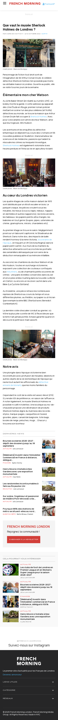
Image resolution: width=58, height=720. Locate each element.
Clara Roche (16, 477)
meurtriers (12, 271)
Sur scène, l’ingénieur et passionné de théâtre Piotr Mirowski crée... (21, 497)
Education (7, 489)
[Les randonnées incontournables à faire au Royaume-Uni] (48, 486)
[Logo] (24, 3)
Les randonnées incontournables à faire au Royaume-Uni (20, 485)
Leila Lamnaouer (18, 449)
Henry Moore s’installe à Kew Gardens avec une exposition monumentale (18, 471)
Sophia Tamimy (17, 463)
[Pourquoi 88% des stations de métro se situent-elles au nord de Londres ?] (48, 511)
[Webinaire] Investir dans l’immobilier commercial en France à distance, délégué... (21, 457)
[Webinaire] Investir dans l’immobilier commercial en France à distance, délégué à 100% (37, 602)
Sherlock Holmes (38, 116)
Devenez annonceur (12, 674)
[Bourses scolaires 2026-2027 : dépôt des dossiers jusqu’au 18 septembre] (48, 444)
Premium (48, 4)
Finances (7, 463)
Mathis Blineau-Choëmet (25, 514)
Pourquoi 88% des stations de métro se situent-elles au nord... (19, 510)
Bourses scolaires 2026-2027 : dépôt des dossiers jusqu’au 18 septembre (19, 443)
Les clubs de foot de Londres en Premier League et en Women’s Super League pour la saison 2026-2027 (36, 571)
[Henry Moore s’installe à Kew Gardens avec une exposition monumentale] (48, 472)
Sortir (44, 34)
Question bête (9, 514)
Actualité (7, 449)
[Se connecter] (43, 4)
